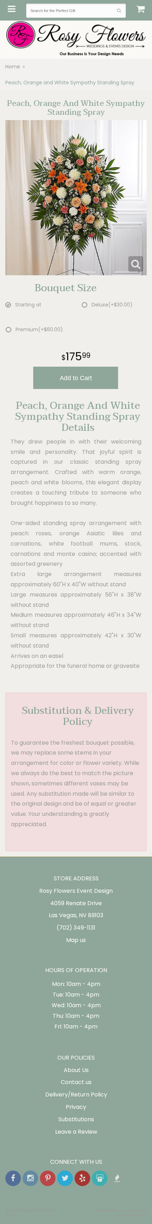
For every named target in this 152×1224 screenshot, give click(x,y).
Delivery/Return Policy (76, 1094)
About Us (76, 1070)
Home (12, 66)
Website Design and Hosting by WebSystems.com (121, 1212)
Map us (76, 940)
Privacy (76, 1107)
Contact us (76, 1082)
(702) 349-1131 (76, 928)
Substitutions (76, 1119)
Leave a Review (76, 1132)
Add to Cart (76, 378)
